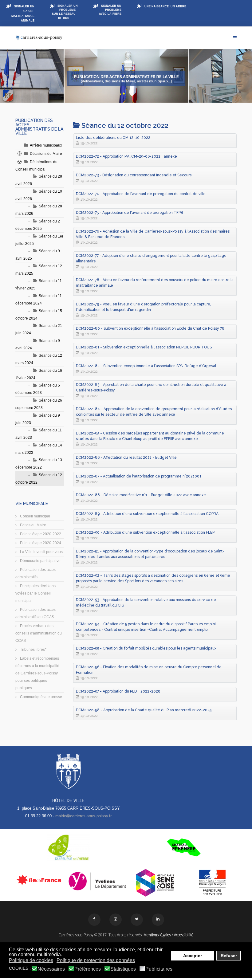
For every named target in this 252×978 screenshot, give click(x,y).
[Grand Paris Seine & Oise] (155, 883)
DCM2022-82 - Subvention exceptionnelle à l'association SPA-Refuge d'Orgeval (146, 366)
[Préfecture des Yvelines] (212, 883)
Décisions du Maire (46, 153)
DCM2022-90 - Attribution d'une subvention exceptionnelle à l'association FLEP (145, 532)
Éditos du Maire (32, 525)
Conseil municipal (34, 516)
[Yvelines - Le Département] (97, 881)
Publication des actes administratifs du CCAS (35, 613)
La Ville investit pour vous (41, 552)
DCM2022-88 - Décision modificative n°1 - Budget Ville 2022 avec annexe (141, 495)
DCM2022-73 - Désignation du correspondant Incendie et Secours (133, 175)
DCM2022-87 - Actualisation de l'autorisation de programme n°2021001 (138, 476)
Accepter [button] (192, 955)
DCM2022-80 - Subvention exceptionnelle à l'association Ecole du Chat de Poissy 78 (150, 328)
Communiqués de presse (40, 697)
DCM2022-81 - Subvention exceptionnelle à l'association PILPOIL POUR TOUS (144, 347)
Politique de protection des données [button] (96, 960)
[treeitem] (46, 145)
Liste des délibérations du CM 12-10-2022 (113, 138)
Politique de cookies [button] (31, 960)
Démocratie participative (40, 561)
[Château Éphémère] (184, 847)
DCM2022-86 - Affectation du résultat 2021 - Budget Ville (126, 457)
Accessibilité (184, 934)
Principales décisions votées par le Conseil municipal (35, 593)
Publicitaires (158, 969)
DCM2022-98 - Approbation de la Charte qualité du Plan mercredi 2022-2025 (143, 710)
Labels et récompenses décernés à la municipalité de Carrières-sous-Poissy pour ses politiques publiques (37, 673)
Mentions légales (157, 934)
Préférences (87, 969)
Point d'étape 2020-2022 (40, 534)
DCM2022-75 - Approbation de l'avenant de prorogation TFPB (129, 212)
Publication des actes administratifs (35, 573)
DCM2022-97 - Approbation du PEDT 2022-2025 (118, 691)
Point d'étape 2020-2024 (40, 543)
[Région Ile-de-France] (39, 880)
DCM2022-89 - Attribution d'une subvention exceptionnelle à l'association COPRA (147, 514)
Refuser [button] (229, 955)
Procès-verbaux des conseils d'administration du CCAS (38, 633)
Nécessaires (51, 969)
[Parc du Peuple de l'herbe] (68, 847)
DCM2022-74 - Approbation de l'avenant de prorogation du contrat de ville (141, 194)
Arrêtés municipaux (46, 145)
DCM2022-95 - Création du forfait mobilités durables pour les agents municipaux (146, 648)
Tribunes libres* (32, 649)
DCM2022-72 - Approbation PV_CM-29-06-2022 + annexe (126, 156)
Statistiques (123, 969)
